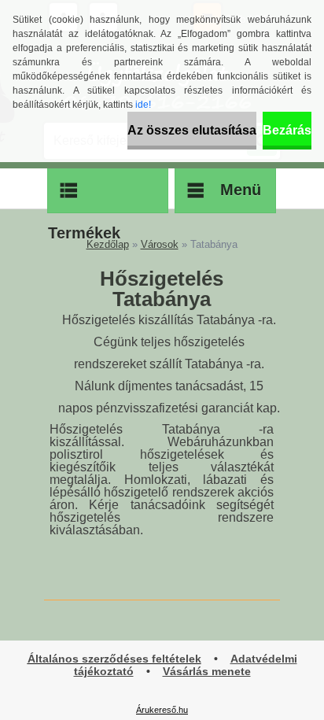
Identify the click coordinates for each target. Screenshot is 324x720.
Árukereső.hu (162, 709)
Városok (160, 244)
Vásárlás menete (207, 671)
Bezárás (287, 130)
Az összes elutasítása (191, 130)
